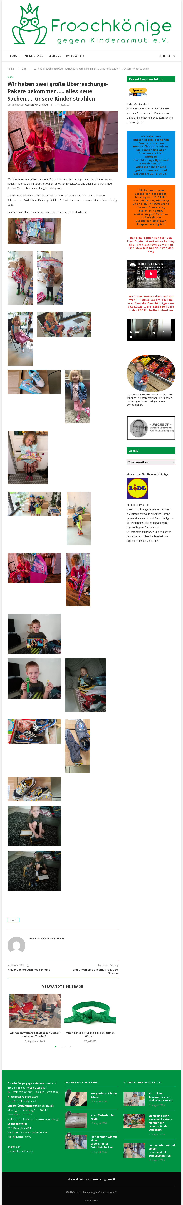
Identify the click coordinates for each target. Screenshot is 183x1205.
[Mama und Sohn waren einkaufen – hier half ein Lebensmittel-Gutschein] (134, 1121)
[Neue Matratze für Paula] (76, 1120)
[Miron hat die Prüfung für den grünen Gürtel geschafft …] (90, 1011)
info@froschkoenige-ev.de (23, 1096)
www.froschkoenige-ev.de (22, 1101)
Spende (13, 920)
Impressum (14, 1146)
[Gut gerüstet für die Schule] (76, 1099)
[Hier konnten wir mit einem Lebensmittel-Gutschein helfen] (76, 1142)
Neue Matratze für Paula (102, 1116)
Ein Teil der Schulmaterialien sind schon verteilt (161, 1097)
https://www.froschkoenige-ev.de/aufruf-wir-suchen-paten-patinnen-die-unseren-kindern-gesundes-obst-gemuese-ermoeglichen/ (150, 399)
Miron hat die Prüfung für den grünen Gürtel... (90, 1034)
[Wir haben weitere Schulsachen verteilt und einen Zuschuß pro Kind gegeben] (35, 1011)
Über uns (54, 55)
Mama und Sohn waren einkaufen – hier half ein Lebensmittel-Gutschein (161, 1122)
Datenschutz (75, 55)
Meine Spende (34, 55)
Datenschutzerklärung (20, 1151)
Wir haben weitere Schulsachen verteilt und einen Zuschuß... (35, 1034)
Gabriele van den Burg (36, 104)
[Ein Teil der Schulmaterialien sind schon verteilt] (134, 1099)
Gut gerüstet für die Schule (103, 1095)
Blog (13, 55)
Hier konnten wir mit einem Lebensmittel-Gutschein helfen (103, 1142)
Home (11, 68)
